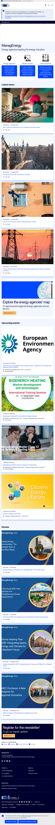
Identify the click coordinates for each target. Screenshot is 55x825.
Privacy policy (41, 804)
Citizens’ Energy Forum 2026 (11, 514)
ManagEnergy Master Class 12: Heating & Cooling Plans (20, 465)
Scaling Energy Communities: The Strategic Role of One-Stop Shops (24, 570)
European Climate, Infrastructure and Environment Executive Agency (18, 785)
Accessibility (13, 807)
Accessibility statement (7, 776)
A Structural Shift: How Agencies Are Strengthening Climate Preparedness (25, 617)
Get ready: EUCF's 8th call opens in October (16, 174)
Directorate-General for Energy (9, 788)
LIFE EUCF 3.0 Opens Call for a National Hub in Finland (19, 222)
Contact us (37, 802)
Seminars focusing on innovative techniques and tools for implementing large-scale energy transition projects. (45, 71)
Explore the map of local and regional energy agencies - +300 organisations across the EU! (9, 70)
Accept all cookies (11, 821)
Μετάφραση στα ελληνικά (11, 16)
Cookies (33, 804)
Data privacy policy (33, 773)
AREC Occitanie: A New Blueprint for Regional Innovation (20, 713)
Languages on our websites (22, 804)
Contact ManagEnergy (7, 770)
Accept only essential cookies (28, 821)
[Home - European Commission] (6, 5)
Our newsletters (5, 773)
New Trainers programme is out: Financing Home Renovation (21, 127)
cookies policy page (25, 815)
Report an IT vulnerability (8, 804)
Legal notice (31, 770)
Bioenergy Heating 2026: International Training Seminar (20, 416)
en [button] (45, 5)
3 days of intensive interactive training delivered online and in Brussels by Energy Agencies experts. (27, 70)
